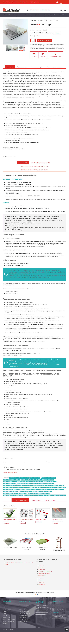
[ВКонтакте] (31, 594)
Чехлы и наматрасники (41, 610)
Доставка (37, 2)
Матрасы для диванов (24, 613)
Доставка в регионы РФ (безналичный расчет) (34, 166)
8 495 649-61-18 (44, 10)
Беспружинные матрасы (25, 605)
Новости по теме (50, 500)
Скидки (31, 2)
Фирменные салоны (57, 615)
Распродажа (23, 2)
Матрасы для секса (22, 493)
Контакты (5, 623)
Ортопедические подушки (42, 612)
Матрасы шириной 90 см (9, 481)
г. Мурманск (41, 582)
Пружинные (6, 14)
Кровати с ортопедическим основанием (42, 608)
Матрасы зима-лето (35, 477)
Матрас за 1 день (41, 519)
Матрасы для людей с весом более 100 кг (13, 495)
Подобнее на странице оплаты (10, 472)
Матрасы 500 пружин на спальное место (30, 479)
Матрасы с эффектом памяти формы (55, 485)
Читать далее (6, 523)
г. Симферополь (42, 575)
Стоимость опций (36, 67)
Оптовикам (5, 611)
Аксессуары (61, 14)
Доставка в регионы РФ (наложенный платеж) (34, 170)
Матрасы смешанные (49, 487)
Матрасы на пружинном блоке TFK (12, 479)
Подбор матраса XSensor (9, 619)
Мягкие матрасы (49, 483)
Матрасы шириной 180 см (10, 483)
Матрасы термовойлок (19, 489)
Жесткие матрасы (23, 615)
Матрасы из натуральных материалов (12, 487)
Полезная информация (20, 500)
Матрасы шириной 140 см (37, 481)
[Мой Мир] (37, 594)
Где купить (15, 2)
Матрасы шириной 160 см (50, 481)
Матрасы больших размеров (32, 491)
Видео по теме (36, 500)
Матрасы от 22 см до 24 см (37, 483)
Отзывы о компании (8, 609)
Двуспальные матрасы (43, 489)
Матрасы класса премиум (25, 485)
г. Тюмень (40, 580)
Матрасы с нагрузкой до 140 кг (11, 485)
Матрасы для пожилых (29, 495)
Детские (37, 14)
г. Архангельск (41, 577)
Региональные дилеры (58, 616)
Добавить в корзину (45, 40)
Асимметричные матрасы (39, 485)
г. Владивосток (41, 584)
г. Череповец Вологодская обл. (45, 571)
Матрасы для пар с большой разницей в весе (39, 493)
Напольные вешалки (40, 614)
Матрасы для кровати (46, 491)
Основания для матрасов (42, 605)
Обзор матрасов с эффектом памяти (57, 520)
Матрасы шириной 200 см (23, 483)
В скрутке (28, 14)
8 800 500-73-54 (34, 10)
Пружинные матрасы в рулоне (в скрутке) (55, 495)
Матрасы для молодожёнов (10, 493)
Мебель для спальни (49, 14)
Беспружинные (17, 14)
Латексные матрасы (60, 487)
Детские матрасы (23, 609)
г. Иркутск (40, 567)
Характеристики (22, 67)
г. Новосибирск (41, 569)
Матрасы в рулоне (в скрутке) (48, 477)
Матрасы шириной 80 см (48, 479)
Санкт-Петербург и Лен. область (40, 162)
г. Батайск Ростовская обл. (44, 573)
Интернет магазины (57, 618)
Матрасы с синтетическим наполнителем (32, 487)
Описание (10, 67)
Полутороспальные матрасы (56, 489)
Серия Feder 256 (40, 495)
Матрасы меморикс (8, 489)
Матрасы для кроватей (24, 611)
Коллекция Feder (13, 477)
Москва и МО (23, 162)
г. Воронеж (40, 565)
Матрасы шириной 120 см (23, 481)
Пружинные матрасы (24, 477)
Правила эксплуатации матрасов (26, 520)
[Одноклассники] (35, 594)
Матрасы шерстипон (31, 489)
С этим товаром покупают (54, 67)
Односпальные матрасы (25, 619)
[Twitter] (33, 594)
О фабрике (6, 2)
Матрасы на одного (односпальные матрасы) (14, 491)
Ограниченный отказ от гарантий (10, 520)
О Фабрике (5, 604)
